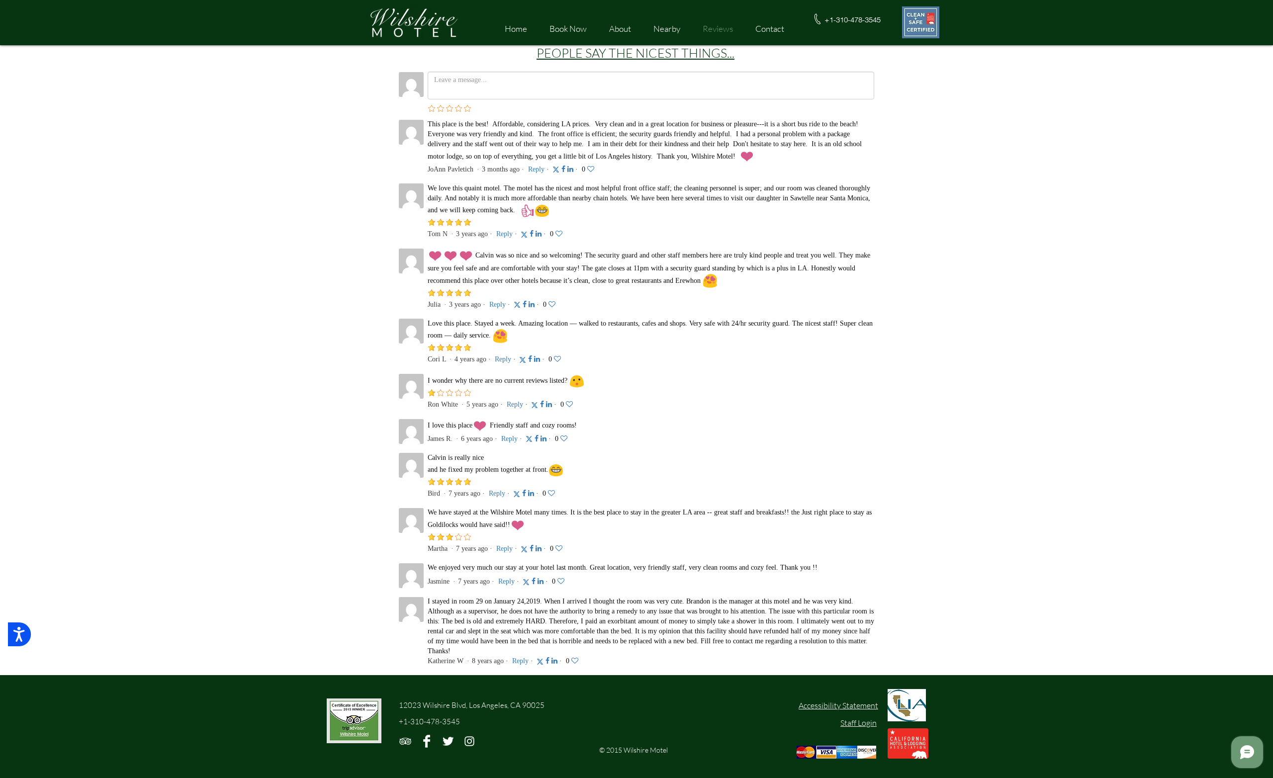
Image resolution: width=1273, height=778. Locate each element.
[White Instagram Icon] (469, 741)
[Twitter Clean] (448, 741)
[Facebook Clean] (426, 741)
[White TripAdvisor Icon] (405, 741)
